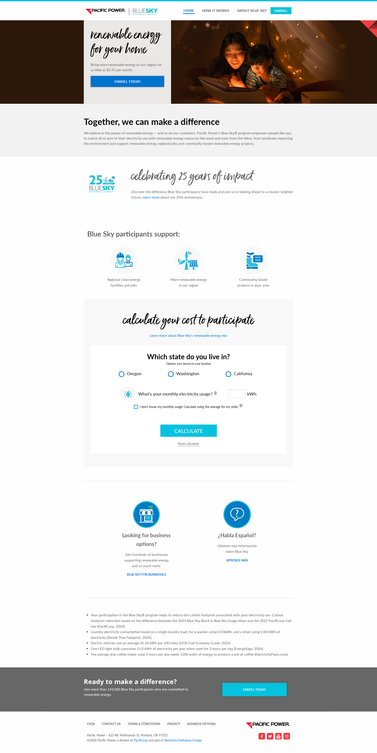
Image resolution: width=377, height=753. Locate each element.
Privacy (173, 724)
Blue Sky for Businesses (146, 574)
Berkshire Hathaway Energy (183, 740)
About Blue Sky (252, 10)
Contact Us (111, 724)
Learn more (150, 197)
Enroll (281, 10)
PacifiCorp (141, 740)
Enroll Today (254, 689)
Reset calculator (188, 444)
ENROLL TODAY (128, 81)
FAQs (91, 724)
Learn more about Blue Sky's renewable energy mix (188, 335)
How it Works (215, 10)
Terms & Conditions (144, 724)
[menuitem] (189, 10)
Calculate (188, 430)
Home (188, 10)
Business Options (201, 724)
